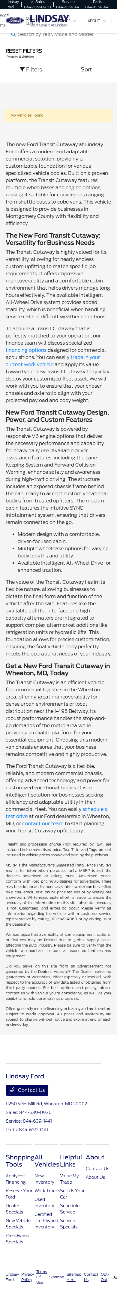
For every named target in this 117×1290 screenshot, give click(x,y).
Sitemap (56, 1277)
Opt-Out (105, 1277)
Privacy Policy (27, 1277)
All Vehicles (46, 1161)
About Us (95, 1177)
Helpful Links (71, 1161)
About (95, 1157)
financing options (26, 350)
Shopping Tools (20, 1161)
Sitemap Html (74, 1277)
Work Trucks (47, 1190)
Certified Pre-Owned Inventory (46, 1220)
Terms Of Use (41, 1277)
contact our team (43, 823)
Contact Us (31, 1090)
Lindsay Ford (12, 1277)
